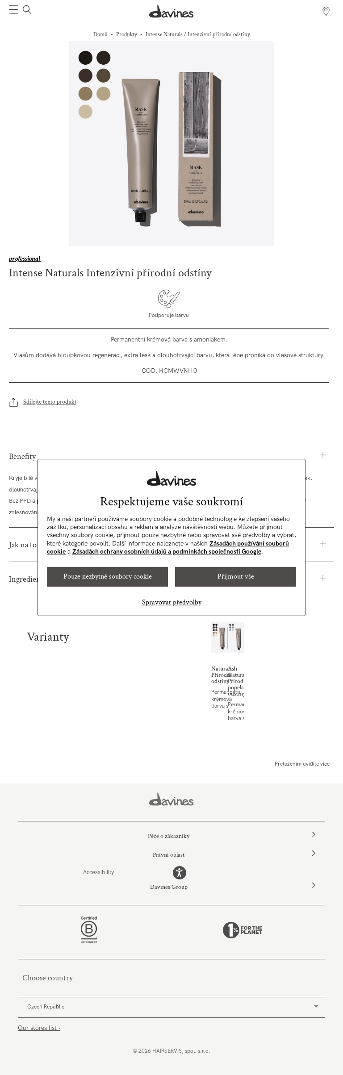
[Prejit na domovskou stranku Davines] (171, 11)
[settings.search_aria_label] (26, 11)
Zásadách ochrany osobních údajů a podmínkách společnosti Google (166, 551)
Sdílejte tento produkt (49, 402)
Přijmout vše (236, 576)
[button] (13, 11)
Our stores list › (39, 1028)
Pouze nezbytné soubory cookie (107, 576)
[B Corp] (89, 930)
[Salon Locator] (326, 11)
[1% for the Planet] (242, 930)
